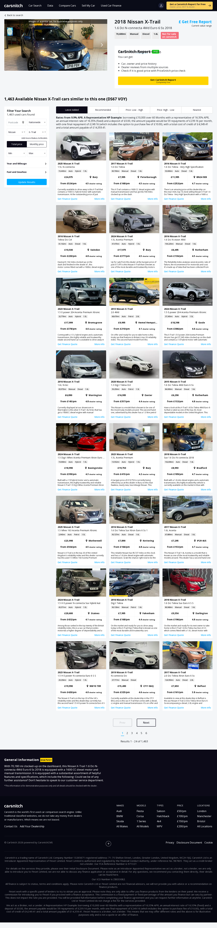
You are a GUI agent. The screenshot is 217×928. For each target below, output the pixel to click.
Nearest (197, 109)
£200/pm (182, 826)
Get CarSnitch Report (163, 80)
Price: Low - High (134, 109)
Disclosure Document (189, 842)
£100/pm (182, 816)
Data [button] (50, 5)
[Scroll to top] (108, 844)
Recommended (103, 109)
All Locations (204, 826)
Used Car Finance (111, 5)
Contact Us (10, 826)
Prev (122, 722)
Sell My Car (88, 5)
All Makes (122, 826)
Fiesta (140, 811)
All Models (143, 826)
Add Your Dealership (32, 826)
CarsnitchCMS (45, 842)
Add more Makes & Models (34, 138)
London (201, 811)
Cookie (208, 842)
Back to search (15, 15)
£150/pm (182, 821)
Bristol (201, 821)
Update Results (26, 182)
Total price (16, 144)
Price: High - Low (165, 109)
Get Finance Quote (67, 198)
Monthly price (37, 144)
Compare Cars (67, 5)
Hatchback (163, 816)
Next (146, 722)
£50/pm (181, 811)
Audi (119, 811)
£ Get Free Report (195, 21)
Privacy (170, 842)
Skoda (120, 821)
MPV (159, 826)
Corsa (140, 816)
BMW (119, 816)
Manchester (204, 816)
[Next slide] (101, 45)
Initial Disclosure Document (84, 868)
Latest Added (72, 109)
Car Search (35, 5)
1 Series (141, 821)
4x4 (159, 821)
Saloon (161, 811)
